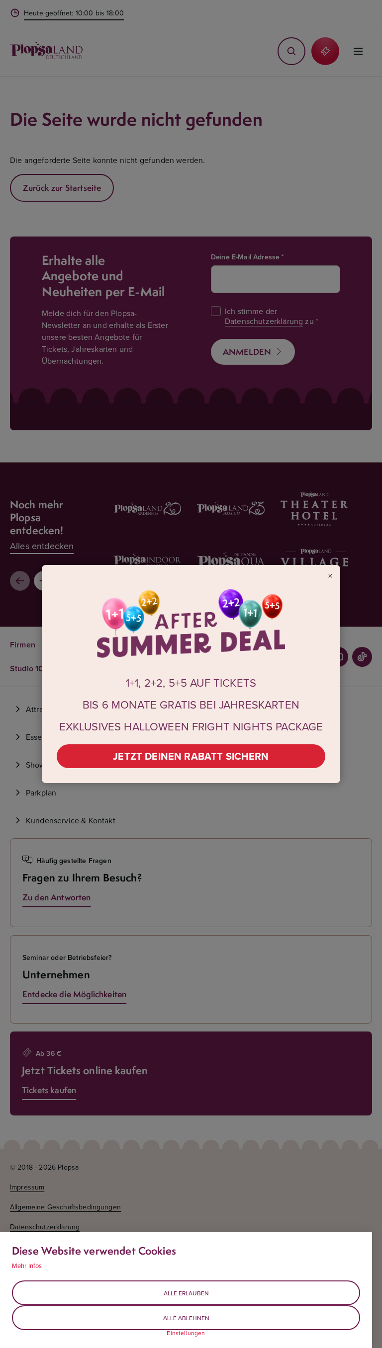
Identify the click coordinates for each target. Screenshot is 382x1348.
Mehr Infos (27, 1265)
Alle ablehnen (186, 1318)
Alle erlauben (186, 1293)
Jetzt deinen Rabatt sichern (191, 756)
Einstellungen (186, 1333)
